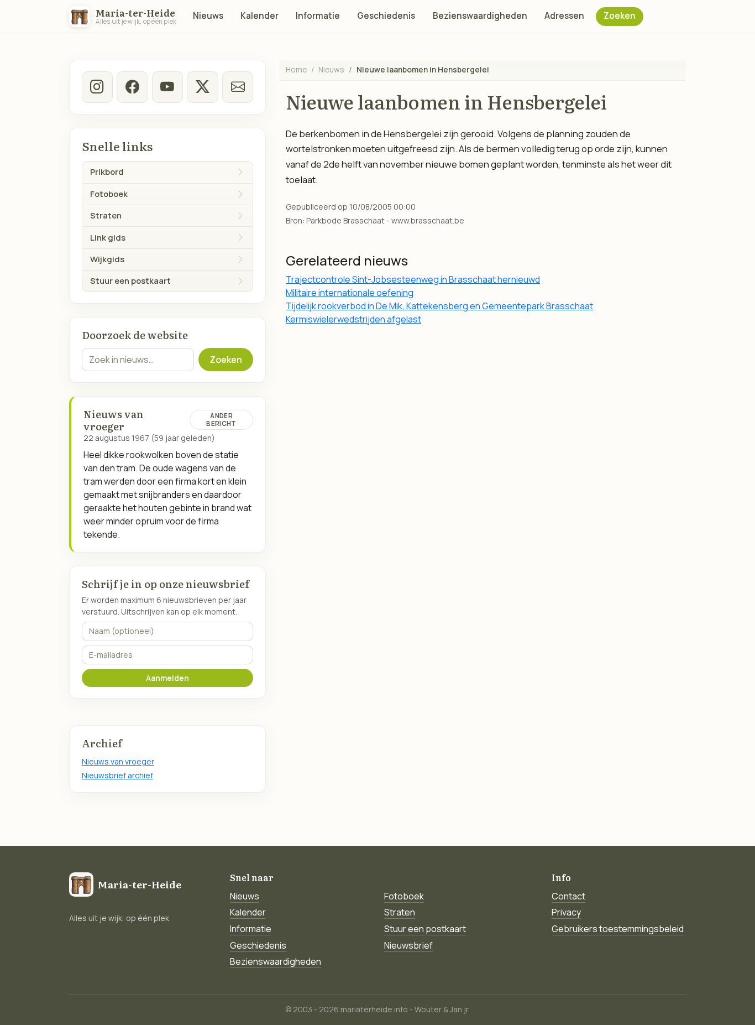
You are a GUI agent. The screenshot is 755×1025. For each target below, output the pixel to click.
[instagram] (97, 86)
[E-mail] (237, 86)
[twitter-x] (202, 86)
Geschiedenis (386, 16)
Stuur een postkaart (425, 929)
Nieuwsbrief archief (117, 775)
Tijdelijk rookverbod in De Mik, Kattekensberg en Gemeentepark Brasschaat (439, 306)
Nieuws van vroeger (118, 761)
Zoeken (620, 16)
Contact (568, 896)
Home (296, 69)
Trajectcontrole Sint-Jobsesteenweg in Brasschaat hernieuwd (413, 279)
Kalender (259, 16)
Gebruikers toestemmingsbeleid (618, 929)
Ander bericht (221, 420)
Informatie (318, 16)
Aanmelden (167, 678)
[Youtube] (167, 86)
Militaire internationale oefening (349, 293)
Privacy (566, 912)
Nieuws (208, 16)
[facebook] (132, 86)
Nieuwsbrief (408, 945)
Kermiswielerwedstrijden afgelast (353, 319)
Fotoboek (404, 896)
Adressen (564, 16)
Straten (399, 912)
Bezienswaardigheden (480, 16)
